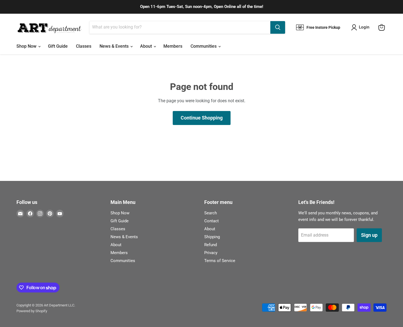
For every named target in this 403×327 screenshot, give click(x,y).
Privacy (210, 252)
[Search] (277, 27)
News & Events (115, 46)
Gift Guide (58, 46)
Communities (204, 46)
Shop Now (27, 46)
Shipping (212, 236)
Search (210, 213)
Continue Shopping (202, 118)
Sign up (369, 235)
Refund (210, 244)
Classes (83, 46)
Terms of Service (219, 260)
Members (172, 46)
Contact (211, 220)
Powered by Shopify (31, 311)
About (146, 46)
